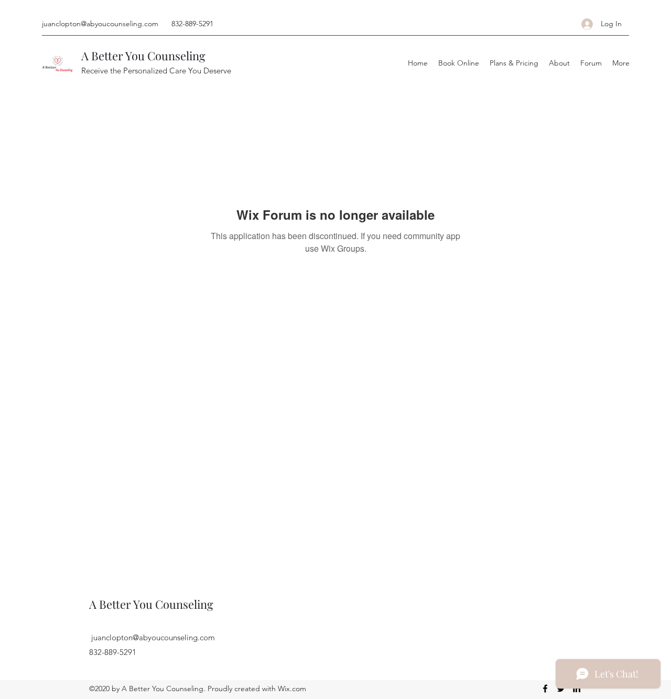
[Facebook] (545, 688)
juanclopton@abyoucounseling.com (100, 23)
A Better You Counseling (143, 55)
